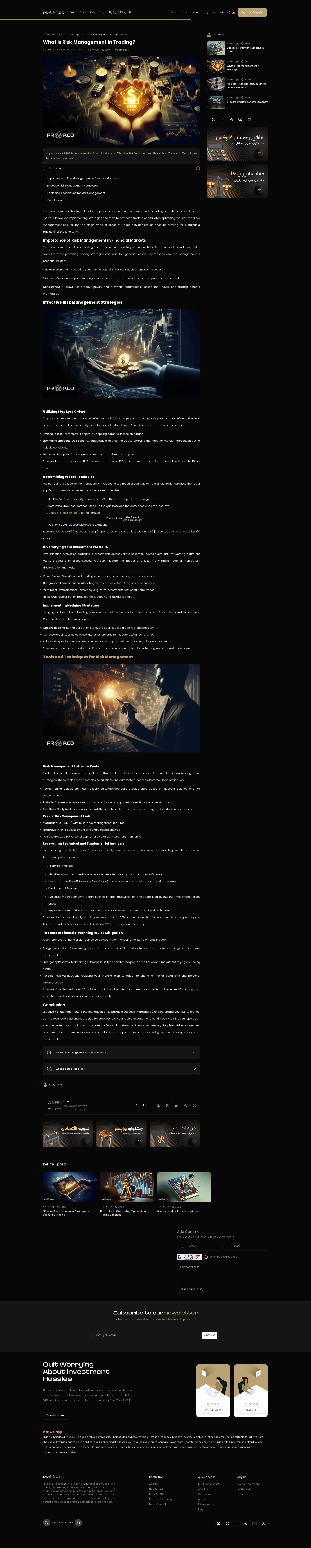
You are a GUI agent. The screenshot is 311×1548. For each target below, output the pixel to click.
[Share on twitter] (167, 1105)
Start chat (251, 1410)
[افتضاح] (65, 1106)
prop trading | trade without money (247, 102)
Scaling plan (244, 1489)
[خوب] (80, 1106)
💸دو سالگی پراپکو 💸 (120, 12)
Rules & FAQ (156, 1494)
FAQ (92, 12)
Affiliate (153, 1484)
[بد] (70, 1106)
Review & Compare (248, 1484)
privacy (202, 1499)
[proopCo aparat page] (249, 119)
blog (60, 34)
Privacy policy (206, 1504)
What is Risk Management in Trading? (243, 67)
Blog (101, 12)
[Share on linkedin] (176, 1105)
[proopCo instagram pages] (222, 119)
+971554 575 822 (213, 1410)
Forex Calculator (158, 1504)
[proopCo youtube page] (240, 119)
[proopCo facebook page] (218, 1523)
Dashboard (156, 1489)
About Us (176, 12)
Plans (83, 12)
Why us (207, 12)
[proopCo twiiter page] (213, 119)
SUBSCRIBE (209, 1335)
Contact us (204, 1494)
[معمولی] (75, 1106)
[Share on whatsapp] (194, 1105)
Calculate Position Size (63, 513)
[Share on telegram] (185, 1105)
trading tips (73, 34)
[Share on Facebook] (158, 1105)
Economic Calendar (161, 1499)
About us (203, 1489)
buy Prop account (208, 1484)
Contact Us (192, 12)
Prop (72, 12)
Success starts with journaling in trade (245, 49)
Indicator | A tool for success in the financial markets (247, 85)
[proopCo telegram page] (231, 119)
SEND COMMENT (189, 1289)
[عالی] (85, 1106)
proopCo (48, 34)
